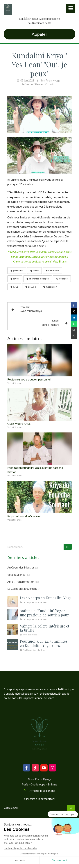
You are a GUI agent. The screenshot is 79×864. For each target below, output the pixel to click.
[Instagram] (52, 767)
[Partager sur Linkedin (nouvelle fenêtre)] (74, 317)
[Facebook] (26, 767)
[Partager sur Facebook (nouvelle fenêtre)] (74, 305)
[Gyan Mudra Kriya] (39, 404)
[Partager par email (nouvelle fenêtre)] (74, 330)
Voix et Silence (16, 574)
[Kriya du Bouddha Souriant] (39, 497)
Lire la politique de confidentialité (20, 848)
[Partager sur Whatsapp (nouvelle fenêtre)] (74, 324)
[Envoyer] (71, 808)
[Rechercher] (68, 547)
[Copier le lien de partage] (74, 336)
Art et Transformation (20, 581)
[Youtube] (44, 767)
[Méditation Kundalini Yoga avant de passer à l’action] (39, 448)
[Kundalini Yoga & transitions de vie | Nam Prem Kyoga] (8, 9)
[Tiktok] (35, 767)
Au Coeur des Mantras (21, 567)
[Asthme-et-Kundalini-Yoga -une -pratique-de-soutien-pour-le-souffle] (12, 614)
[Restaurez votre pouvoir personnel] (39, 360)
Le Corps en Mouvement (22, 588)
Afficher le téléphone (42, 790)
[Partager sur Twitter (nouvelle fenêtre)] (74, 311)
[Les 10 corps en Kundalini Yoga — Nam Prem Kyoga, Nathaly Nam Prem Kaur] (12, 601)
